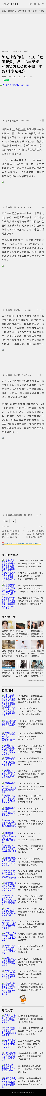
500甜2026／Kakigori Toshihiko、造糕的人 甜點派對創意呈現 (30, 811)
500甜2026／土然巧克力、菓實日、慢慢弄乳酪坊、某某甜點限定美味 (30, 798)
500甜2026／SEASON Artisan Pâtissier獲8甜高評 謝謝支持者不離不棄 (31, 924)
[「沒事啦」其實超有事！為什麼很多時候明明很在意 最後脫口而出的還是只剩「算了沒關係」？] (9, 987)
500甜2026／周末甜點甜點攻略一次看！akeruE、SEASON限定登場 (30, 736)
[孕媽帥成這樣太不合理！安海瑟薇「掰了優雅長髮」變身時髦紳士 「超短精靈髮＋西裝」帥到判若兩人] (9, 601)
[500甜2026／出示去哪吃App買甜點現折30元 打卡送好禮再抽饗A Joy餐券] (9, 774)
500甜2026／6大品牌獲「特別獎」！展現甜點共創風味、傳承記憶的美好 (30, 886)
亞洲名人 (25, 51)
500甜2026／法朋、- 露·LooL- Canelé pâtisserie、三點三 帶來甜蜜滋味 (30, 838)
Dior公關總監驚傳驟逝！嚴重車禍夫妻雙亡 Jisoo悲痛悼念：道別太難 (22, 673)
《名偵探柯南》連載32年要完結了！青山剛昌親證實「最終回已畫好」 (31, 1056)
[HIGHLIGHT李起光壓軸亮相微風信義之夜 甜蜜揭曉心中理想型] (9, 724)
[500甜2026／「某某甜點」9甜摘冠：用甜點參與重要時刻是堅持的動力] (9, 962)
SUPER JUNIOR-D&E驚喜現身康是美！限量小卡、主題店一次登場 (22, 653)
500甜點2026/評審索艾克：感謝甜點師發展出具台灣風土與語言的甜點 (30, 861)
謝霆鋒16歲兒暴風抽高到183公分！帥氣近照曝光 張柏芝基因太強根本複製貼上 (30, 1083)
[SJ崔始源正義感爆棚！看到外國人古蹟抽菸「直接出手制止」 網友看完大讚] (9, 576)
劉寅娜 (5, 521)
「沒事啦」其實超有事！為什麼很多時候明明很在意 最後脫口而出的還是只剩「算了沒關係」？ (31, 988)
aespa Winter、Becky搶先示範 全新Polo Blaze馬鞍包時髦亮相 (31, 911)
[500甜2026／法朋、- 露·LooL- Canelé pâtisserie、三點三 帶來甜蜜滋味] (9, 837)
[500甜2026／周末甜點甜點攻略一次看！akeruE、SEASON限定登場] (9, 737)
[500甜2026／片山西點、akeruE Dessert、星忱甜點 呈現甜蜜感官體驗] (9, 787)
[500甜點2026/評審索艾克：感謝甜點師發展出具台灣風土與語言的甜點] (9, 862)
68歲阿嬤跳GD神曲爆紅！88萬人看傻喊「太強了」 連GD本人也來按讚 (30, 1043)
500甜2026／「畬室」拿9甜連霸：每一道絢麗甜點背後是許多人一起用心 (30, 974)
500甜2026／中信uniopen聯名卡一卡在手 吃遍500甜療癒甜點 (31, 823)
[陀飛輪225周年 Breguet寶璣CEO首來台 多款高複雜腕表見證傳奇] (9, 937)
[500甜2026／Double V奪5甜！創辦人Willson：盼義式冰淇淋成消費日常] (9, 899)
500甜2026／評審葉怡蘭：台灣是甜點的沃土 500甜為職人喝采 (30, 849)
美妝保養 (32, 11)
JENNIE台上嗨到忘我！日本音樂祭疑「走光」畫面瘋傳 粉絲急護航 (30, 1018)
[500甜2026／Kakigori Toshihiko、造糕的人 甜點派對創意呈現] (9, 812)
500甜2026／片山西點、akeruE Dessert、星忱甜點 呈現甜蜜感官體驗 (31, 786)
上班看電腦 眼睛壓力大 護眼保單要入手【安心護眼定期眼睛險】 (37, 653)
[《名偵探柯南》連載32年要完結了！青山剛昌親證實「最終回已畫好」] (9, 1057)
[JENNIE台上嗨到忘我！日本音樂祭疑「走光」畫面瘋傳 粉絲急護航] (9, 1019)
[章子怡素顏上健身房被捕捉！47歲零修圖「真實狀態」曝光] (9, 1069)
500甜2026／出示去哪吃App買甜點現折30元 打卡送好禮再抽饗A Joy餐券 (31, 773)
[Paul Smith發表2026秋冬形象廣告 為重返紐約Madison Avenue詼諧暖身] (9, 874)
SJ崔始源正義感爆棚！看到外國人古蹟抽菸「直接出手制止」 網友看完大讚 (31, 575)
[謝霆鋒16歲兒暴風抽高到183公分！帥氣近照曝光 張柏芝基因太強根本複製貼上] (9, 1082)
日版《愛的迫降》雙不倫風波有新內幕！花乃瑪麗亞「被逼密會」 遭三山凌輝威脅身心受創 (31, 590)
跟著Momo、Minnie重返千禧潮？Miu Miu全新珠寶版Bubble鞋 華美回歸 (22, 634)
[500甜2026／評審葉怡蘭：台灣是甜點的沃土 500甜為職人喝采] (9, 849)
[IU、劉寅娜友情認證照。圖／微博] (23, 475)
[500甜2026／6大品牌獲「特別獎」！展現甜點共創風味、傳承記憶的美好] (9, 887)
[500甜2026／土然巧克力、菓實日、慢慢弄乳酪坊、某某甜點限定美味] (9, 799)
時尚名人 (12, 11)
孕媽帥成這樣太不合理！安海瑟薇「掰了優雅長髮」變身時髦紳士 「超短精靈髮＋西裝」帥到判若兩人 (31, 602)
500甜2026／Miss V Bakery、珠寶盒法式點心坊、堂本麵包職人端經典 (30, 711)
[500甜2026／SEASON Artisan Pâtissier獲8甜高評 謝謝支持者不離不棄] (9, 924)
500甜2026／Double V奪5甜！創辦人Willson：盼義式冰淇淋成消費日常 (30, 899)
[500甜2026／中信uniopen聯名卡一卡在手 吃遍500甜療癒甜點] (9, 824)
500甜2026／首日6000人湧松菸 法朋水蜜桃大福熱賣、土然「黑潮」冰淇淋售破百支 (31, 750)
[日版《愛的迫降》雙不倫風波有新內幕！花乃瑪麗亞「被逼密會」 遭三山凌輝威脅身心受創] (9, 589)
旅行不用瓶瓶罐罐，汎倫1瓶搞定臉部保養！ (8, 653)
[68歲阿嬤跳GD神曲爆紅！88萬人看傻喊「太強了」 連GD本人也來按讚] (9, 1044)
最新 (4, 11)
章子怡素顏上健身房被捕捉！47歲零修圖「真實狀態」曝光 (30, 1068)
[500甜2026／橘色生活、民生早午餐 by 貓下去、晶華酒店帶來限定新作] (9, 762)
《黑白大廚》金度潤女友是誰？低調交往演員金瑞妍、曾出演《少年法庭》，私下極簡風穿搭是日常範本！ (30, 565)
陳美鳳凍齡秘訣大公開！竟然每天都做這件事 (37, 634)
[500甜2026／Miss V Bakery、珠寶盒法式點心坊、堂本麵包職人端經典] (9, 712)
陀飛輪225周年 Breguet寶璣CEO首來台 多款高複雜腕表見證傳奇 (31, 936)
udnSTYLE (6, 51)
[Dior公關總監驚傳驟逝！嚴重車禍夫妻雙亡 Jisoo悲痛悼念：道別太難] (9, 1032)
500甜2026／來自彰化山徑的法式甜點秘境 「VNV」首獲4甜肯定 (31, 949)
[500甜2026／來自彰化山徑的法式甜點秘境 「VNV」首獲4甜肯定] (9, 950)
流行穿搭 (22, 11)
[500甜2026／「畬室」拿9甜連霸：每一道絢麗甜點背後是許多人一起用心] (9, 975)
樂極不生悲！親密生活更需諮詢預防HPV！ (8, 673)
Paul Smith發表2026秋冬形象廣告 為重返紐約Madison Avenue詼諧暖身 (30, 874)
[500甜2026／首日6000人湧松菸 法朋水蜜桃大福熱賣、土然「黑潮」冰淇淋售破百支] (9, 749)
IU (13, 521)
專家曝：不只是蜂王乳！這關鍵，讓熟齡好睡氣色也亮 (8, 634)
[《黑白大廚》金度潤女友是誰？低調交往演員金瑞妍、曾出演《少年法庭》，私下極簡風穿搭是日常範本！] (9, 564)
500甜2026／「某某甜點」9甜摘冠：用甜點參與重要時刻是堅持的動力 (30, 961)
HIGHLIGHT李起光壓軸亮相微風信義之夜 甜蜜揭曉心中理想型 (31, 723)
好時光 (42, 11)
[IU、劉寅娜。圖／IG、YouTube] (23, 101)
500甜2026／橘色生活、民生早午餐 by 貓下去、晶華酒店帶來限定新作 (30, 761)
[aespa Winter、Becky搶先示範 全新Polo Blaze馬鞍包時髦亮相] (9, 912)
